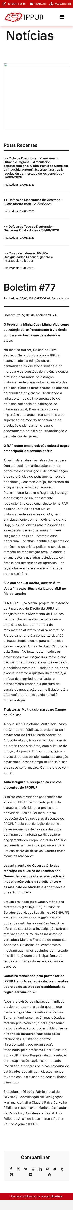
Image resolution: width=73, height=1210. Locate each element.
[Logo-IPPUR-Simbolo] (23, 13)
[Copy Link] (49, 1174)
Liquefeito (56, 1196)
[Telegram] (54, 1169)
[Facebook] (11, 1169)
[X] (18, 1169)
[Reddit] (33, 1169)
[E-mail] (30, 1174)
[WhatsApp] (47, 1169)
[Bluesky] (25, 1169)
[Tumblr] (61, 1169)
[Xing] (11, 1174)
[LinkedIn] (40, 1169)
